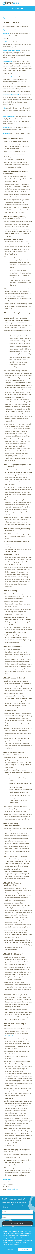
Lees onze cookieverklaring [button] (11, 1244)
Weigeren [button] (10, 1249)
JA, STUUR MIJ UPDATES (17, 1223)
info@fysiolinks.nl (10, 1036)
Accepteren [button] (25, 1249)
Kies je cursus (16, 8)
